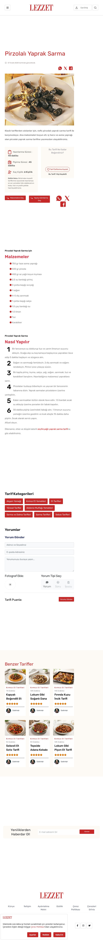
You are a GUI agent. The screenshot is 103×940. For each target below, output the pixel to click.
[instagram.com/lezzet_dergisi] (83, 925)
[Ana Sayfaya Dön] (51, 895)
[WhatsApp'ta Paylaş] (60, 68)
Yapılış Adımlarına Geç (41, 199)
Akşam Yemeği (14, 501)
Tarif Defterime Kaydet (59, 169)
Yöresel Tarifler (14, 508)
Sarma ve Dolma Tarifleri (19, 514)
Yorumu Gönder (66, 599)
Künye (11, 906)
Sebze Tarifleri (63, 514)
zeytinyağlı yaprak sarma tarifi (53, 429)
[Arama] (95, 7)
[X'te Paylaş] (65, 68)
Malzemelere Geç (17, 198)
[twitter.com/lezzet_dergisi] (89, 925)
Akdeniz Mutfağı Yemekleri (39, 508)
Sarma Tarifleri (43, 514)
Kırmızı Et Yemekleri (36, 501)
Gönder (86, 831)
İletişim (27, 906)
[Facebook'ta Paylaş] (71, 68)
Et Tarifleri (56, 501)
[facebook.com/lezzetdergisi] (77, 925)
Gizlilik (59, 906)
